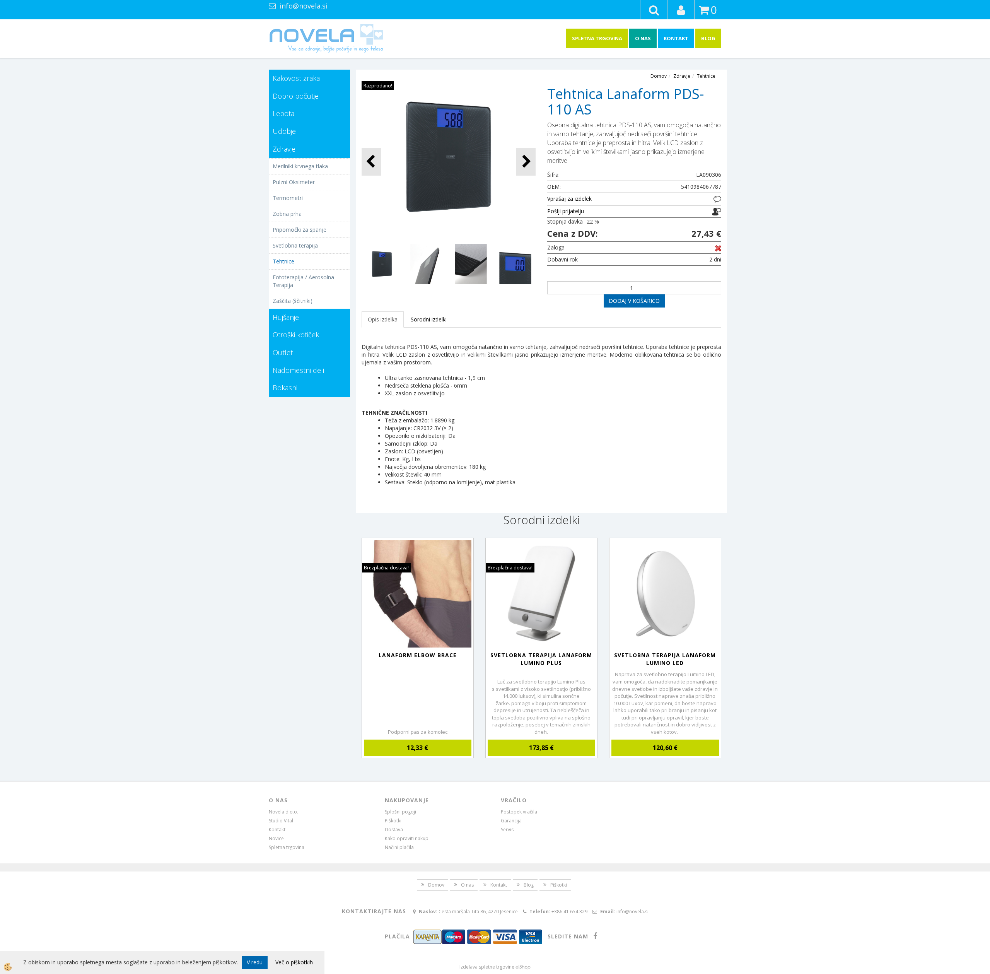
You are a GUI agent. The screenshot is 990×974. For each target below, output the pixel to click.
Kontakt (676, 38)
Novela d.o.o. (283, 811)
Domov (658, 76)
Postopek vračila (519, 811)
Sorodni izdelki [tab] (429, 319)
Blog (708, 38)
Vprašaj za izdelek (569, 198)
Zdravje (681, 76)
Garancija (511, 820)
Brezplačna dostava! (386, 567)
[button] (526, 162)
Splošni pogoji (400, 811)
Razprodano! (378, 85)
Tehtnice (283, 261)
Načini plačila (399, 847)
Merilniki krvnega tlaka (300, 166)
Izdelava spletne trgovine (486, 967)
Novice (276, 838)
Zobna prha (287, 213)
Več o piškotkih (294, 962)
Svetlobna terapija (295, 245)
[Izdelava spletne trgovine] (523, 967)
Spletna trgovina (597, 38)
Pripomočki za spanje (299, 229)
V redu (255, 962)
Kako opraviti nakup (406, 838)
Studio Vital (281, 820)
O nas (643, 38)
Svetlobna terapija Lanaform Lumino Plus (541, 658)
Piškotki (393, 820)
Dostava (394, 829)
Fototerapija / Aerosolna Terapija (303, 281)
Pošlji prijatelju (565, 211)
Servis (507, 829)
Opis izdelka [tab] (383, 319)
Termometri (288, 198)
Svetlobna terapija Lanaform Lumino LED (665, 658)
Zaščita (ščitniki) (292, 300)
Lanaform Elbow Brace (418, 655)
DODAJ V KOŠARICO (634, 300)
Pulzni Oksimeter (294, 182)
